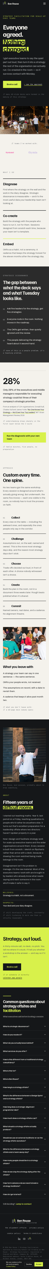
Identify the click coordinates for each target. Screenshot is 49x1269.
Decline (29, 1264)
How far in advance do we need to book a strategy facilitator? (20, 1184)
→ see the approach (33, 84)
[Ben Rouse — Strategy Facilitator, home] (24, 1221)
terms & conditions (32, 1233)
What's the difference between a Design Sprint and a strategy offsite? (23, 1097)
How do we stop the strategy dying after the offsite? (21, 1173)
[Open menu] (44, 3)
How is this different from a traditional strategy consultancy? (23, 1061)
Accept (38, 1264)
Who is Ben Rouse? (11, 1079)
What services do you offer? (15, 1051)
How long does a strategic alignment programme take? (18, 1108)
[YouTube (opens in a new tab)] (24, 1239)
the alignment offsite (16, 1228)
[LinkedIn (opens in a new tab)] (19, 1239)
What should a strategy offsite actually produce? (19, 1128)
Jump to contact (24, 1204)
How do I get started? (12, 1194)
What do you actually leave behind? (18, 1043)
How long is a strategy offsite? (16, 1087)
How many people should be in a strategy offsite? (20, 1162)
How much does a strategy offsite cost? (20, 1118)
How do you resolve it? (12, 1034)
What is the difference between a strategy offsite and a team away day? (21, 1150)
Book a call (12, 84)
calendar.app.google (12, 978)
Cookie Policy (10, 1266)
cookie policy (13, 1233)
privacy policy (37, 1228)
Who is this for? (9, 1070)
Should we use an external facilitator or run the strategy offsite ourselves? (23, 1139)
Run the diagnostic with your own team (23, 437)
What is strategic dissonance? (16, 1026)
